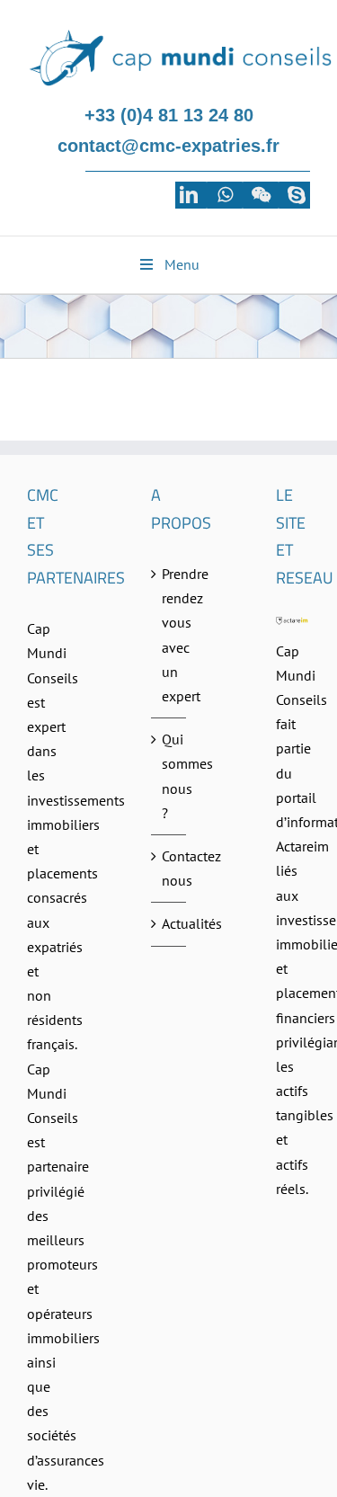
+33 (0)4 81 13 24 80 (168, 115)
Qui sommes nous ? (169, 776)
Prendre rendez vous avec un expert (169, 635)
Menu (182, 264)
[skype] (297, 195)
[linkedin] (189, 195)
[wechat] (261, 195)
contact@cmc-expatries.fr (168, 146)
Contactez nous (169, 868)
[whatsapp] (225, 195)
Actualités (169, 923)
